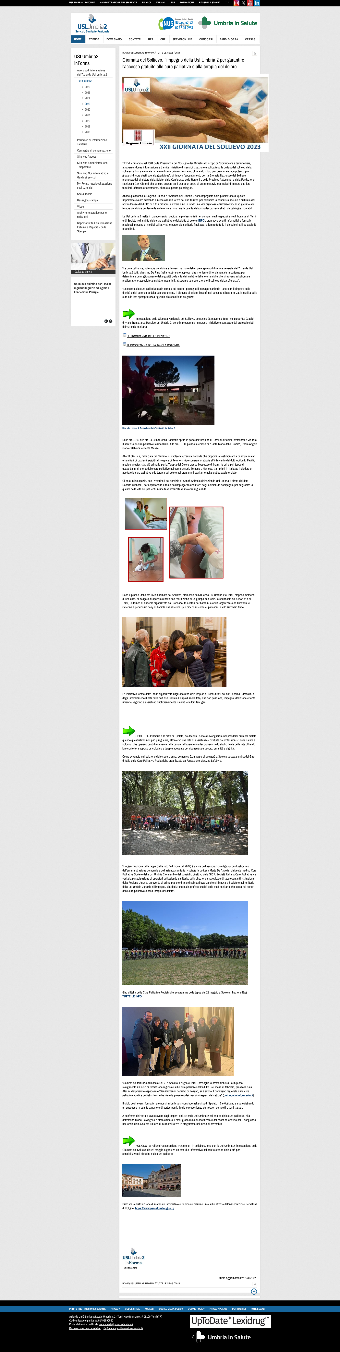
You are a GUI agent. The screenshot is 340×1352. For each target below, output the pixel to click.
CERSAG (250, 39)
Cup (162, 39)
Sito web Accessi (87, 156)
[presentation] (90, 33)
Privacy (115, 1308)
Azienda (94, 39)
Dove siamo (114, 39)
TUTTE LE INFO (132, 996)
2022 (87, 109)
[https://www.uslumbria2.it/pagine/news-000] (133, 1263)
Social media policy (171, 1308)
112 (227, 2)
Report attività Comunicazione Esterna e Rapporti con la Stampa (94, 227)
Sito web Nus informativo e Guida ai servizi (92, 175)
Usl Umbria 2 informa (82, 2)
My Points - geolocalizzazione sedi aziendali (94, 185)
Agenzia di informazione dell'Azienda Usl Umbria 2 (92, 72)
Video (80, 206)
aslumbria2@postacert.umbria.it (116, 1324)
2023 (87, 104)
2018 (87, 132)
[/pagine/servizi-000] (93, 273)
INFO (201, 220)
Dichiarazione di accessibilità (85, 1328)
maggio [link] (197, 756)
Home (77, 39)
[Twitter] (243, 5)
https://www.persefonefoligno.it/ (154, 1208)
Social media (84, 194)
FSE (173, 2)
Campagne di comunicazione (94, 150)
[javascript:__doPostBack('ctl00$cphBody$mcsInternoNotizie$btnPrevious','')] (106, 322)
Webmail (161, 2)
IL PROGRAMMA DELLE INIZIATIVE (148, 336)
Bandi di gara (229, 39)
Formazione (187, 2)
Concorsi (206, 39)
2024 (87, 98)
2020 (87, 121)
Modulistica (132, 1308)
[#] (254, 54)
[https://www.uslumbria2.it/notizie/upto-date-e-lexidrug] (230, 1326)
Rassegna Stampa (209, 2)
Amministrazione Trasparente (118, 2)
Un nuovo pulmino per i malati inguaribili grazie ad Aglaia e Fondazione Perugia (93, 288)
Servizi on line (182, 39)
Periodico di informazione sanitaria (92, 142)
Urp (150, 39)
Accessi (149, 1308)
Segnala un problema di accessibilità (123, 1328)
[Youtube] (250, 5)
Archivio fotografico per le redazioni (92, 214)
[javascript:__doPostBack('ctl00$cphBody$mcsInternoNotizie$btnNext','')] (111, 322)
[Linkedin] (257, 5)
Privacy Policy (218, 1308)
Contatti (135, 39)
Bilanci (146, 2)
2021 (87, 115)
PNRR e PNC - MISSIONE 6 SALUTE (87, 1308)
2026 (87, 87)
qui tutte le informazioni (238, 1095)
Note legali (258, 1308)
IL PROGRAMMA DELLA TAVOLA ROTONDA (153, 345)
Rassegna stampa (87, 200)
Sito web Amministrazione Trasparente (92, 165)
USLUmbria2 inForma (86, 60)
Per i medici (239, 1308)
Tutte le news (84, 81)
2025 (87, 92)
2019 (87, 126)
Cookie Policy (196, 1308)
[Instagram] (236, 5)
